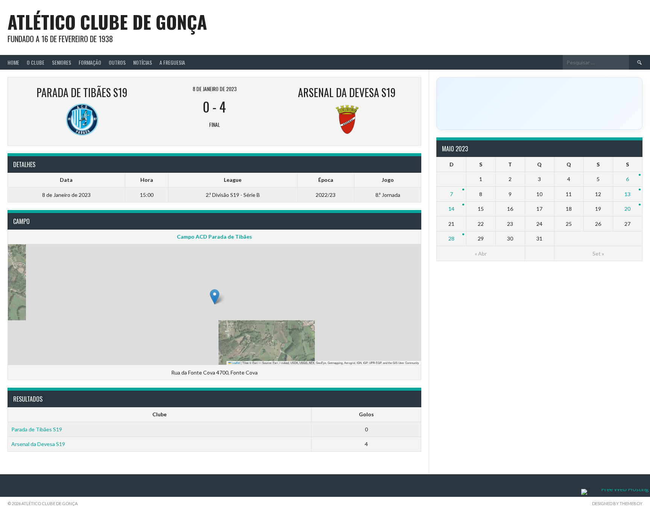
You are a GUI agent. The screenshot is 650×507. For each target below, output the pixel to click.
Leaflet (235, 363)
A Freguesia (172, 62)
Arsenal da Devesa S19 (38, 444)
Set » (598, 253)
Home (13, 62)
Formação (90, 62)
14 (451, 209)
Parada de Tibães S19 (36, 429)
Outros (117, 62)
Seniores (61, 62)
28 (451, 238)
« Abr (481, 253)
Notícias (142, 62)
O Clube (35, 62)
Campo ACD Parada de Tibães (214, 236)
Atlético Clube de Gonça (107, 21)
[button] (214, 297)
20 (627, 209)
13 (627, 194)
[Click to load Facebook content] (539, 103)
